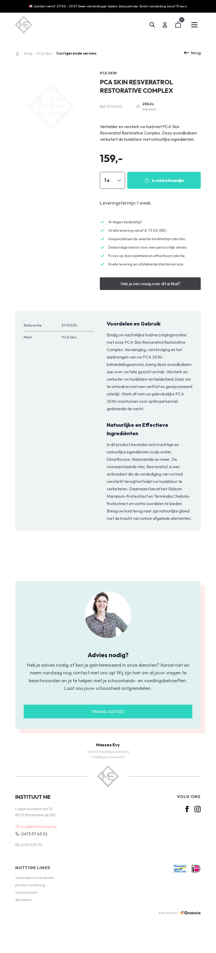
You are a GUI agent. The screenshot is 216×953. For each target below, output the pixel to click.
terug (196, 52)
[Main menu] (194, 24)
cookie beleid (26, 892)
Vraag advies (108, 711)
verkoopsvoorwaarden (35, 877)
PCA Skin (44, 53)
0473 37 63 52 (34, 833)
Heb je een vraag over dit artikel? (150, 283)
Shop (28, 53)
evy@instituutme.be (39, 826)
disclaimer (23, 899)
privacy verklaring (30, 885)
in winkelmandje (168, 180)
